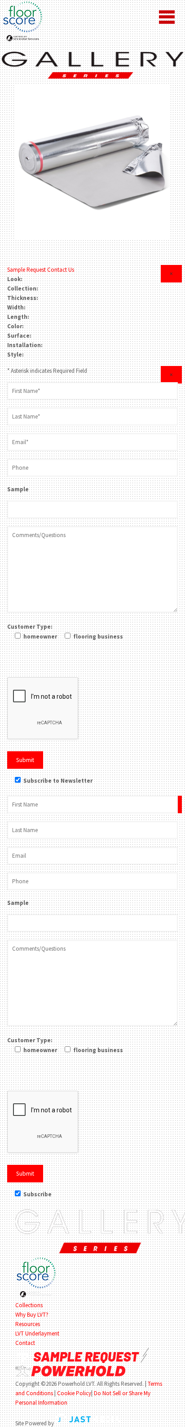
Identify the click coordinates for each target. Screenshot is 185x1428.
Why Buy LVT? (31, 1314)
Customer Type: (30, 626)
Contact (25, 1343)
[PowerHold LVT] (92, 64)
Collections (29, 1305)
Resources (27, 1324)
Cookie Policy (74, 1393)
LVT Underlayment (37, 1333)
